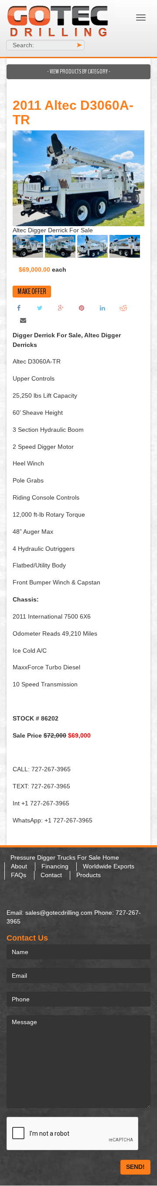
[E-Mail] (23, 319)
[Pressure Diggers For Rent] (59, 20)
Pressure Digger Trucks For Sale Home (64, 857)
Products (88, 874)
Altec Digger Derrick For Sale (53, 230)
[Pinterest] (81, 307)
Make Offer (31, 291)
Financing (54, 866)
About (19, 866)
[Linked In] (102, 307)
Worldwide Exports (108, 866)
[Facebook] (19, 307)
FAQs (18, 874)
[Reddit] (123, 307)
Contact (51, 874)
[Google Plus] (61, 307)
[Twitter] (40, 307)
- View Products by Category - (78, 71)
